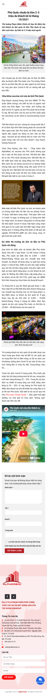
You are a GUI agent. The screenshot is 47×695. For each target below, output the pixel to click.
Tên (7, 508)
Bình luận (9, 488)
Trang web (9, 530)
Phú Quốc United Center (16, 395)
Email (7, 519)
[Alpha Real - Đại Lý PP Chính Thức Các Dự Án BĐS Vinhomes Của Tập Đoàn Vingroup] (23, 4)
